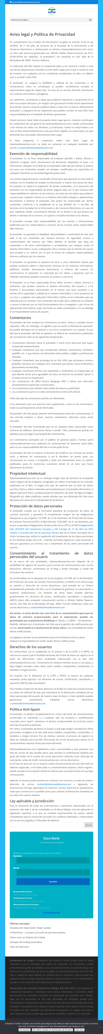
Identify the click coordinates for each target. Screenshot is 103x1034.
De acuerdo (25, 1030)
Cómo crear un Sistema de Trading (27, 937)
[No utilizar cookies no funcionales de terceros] (99, 1027)
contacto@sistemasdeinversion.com (36, 147)
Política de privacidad (51, 912)
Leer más (79, 1030)
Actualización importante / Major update (30, 927)
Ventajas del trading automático (26, 942)
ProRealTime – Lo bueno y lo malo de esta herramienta (37, 932)
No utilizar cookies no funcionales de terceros (52, 1030)
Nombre (17, 856)
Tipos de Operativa (19, 946)
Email (16, 868)
